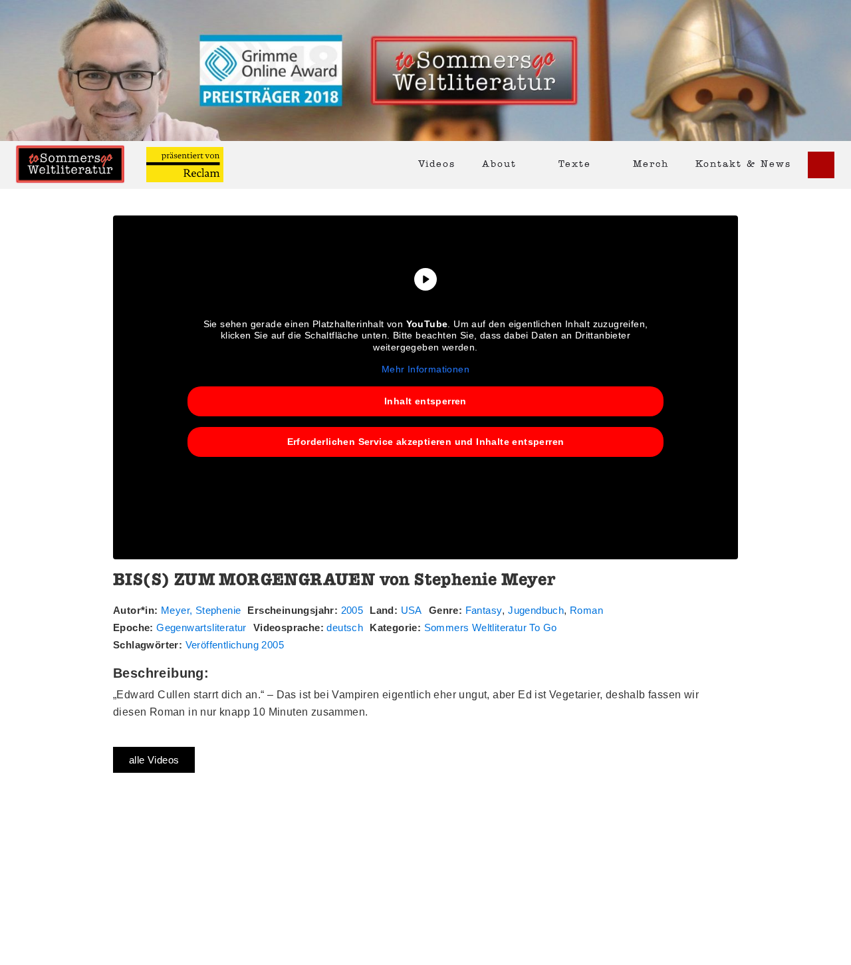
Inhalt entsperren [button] (425, 401)
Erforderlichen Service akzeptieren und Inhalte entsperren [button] (425, 441)
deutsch (344, 627)
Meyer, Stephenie (201, 610)
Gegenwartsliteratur (201, 627)
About (499, 165)
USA (411, 610)
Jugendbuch (536, 610)
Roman (586, 610)
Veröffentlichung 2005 (234, 644)
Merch (651, 165)
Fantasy (484, 610)
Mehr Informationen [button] (425, 369)
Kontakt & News (743, 165)
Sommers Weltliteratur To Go (490, 627)
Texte (574, 165)
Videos (436, 165)
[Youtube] (821, 165)
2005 (352, 610)
